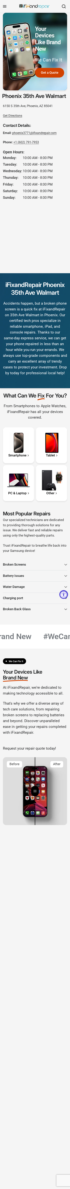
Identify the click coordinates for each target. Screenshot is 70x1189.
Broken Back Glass (17, 609)
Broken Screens (14, 564)
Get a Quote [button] (49, 72)
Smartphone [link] (17, 455)
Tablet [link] (50, 455)
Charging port (13, 598)
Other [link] (50, 493)
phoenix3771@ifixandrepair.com (34, 133)
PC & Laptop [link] (17, 493)
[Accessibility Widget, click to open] (63, 594)
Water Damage (14, 587)
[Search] (63, 6)
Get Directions (12, 116)
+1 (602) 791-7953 (26, 142)
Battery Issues (13, 576)
